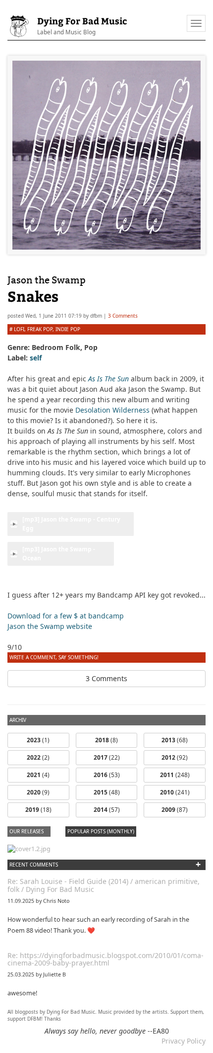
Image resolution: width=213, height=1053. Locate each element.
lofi (19, 329)
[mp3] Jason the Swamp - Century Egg (71, 523)
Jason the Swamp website (49, 626)
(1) (38, 740)
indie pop (67, 329)
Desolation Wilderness (112, 410)
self (36, 357)
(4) (38, 775)
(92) (174, 757)
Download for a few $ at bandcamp (65, 615)
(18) (38, 809)
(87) (174, 809)
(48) (107, 792)
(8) (106, 740)
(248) (175, 775)
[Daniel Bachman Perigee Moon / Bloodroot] (29, 848)
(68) (174, 740)
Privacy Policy (183, 1041)
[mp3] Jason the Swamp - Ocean (58, 553)
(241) (175, 792)
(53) (107, 775)
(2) (38, 757)
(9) (38, 792)
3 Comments (123, 315)
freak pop (40, 329)
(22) (107, 757)
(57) (107, 809)
